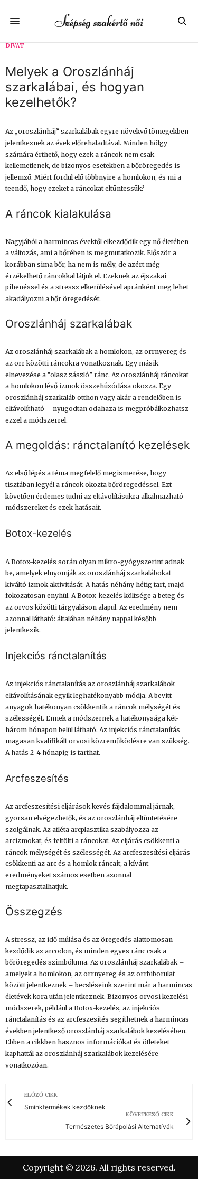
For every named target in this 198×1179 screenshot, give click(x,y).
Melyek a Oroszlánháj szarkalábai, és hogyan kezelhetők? (74, 87)
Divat (14, 46)
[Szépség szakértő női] (99, 21)
